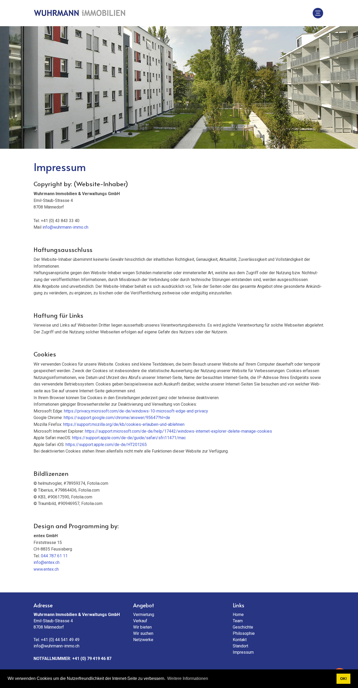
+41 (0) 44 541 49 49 (60, 639)
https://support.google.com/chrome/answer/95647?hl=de (117, 417)
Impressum (243, 652)
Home (238, 614)
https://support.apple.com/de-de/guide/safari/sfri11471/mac (129, 437)
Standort (240, 645)
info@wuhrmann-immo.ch (65, 227)
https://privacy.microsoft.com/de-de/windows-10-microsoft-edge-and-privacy (136, 411)
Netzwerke (143, 639)
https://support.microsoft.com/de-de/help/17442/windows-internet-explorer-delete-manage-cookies (178, 431)
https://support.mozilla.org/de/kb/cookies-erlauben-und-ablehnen (124, 424)
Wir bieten (142, 627)
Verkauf (140, 620)
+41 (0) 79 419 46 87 (91, 658)
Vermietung (143, 614)
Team (238, 620)
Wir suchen (143, 633)
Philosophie (244, 633)
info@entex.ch (46, 562)
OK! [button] (343, 678)
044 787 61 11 (54, 555)
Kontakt (240, 639)
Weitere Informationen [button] (187, 678)
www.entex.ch (46, 569)
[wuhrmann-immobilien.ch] (79, 12)
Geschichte (243, 627)
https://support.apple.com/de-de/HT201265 (106, 444)
